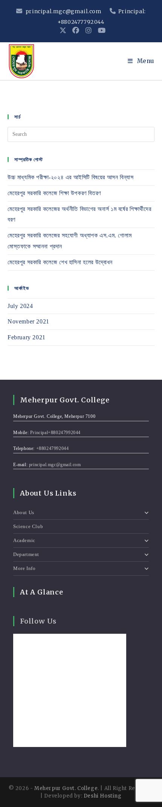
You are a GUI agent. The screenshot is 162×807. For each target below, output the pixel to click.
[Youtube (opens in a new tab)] (100, 30)
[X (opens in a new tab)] (63, 30)
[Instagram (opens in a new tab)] (89, 30)
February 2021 (27, 337)
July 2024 (20, 306)
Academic (24, 540)
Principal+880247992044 (55, 432)
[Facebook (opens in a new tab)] (76, 30)
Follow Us (38, 621)
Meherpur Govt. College (66, 788)
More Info (24, 568)
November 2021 (28, 321)
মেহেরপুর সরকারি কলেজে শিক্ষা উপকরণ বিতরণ (54, 193)
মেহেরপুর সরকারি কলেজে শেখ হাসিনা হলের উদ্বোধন (60, 262)
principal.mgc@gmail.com (63, 11)
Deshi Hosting (103, 796)
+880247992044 (52, 448)
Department (26, 554)
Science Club (28, 526)
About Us (23, 512)
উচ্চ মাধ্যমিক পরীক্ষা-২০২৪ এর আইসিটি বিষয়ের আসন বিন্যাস (70, 177)
